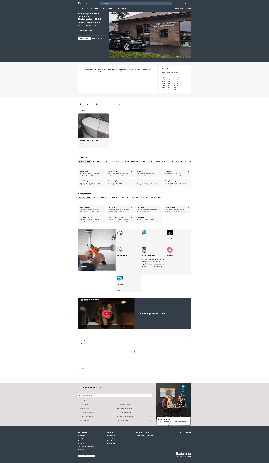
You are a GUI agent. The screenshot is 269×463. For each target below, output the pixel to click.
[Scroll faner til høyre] (189, 165)
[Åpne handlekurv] (186, 3)
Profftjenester (101, 104)
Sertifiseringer (112, 104)
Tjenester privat (111, 435)
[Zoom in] (189, 337)
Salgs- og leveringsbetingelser (86, 446)
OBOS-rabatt (81, 449)
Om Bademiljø (81, 435)
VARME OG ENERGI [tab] (157, 197)
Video (121, 104)
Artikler (83, 104)
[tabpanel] (134, 178)
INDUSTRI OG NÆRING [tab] (99, 197)
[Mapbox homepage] (82, 368)
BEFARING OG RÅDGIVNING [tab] (101, 161)
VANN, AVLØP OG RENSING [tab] (140, 197)
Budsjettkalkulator (112, 441)
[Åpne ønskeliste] (182, 3)
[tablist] (175, 68)
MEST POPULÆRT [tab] (84, 161)
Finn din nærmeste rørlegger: (84, 392)
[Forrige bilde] (187, 150)
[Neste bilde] (190, 150)
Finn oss (129, 104)
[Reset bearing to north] (189, 341)
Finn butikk (188, 8)
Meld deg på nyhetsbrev (86, 456)
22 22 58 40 (83, 33)
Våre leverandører (83, 452)
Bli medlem (81, 441)
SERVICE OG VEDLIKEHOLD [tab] (177, 161)
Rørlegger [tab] (166, 68)
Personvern (81, 443)
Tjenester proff (111, 438)
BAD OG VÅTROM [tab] (117, 161)
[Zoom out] (189, 339)
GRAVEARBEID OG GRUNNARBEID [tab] (119, 197)
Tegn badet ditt (111, 443)
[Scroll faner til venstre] (184, 165)
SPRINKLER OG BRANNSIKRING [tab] (157, 161)
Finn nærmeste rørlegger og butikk (145, 435)
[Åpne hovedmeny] (189, 3)
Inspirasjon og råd (83, 438)
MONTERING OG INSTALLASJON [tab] (135, 161)
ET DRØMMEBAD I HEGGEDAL (89, 141)
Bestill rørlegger (179, 8)
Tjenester (91, 104)
